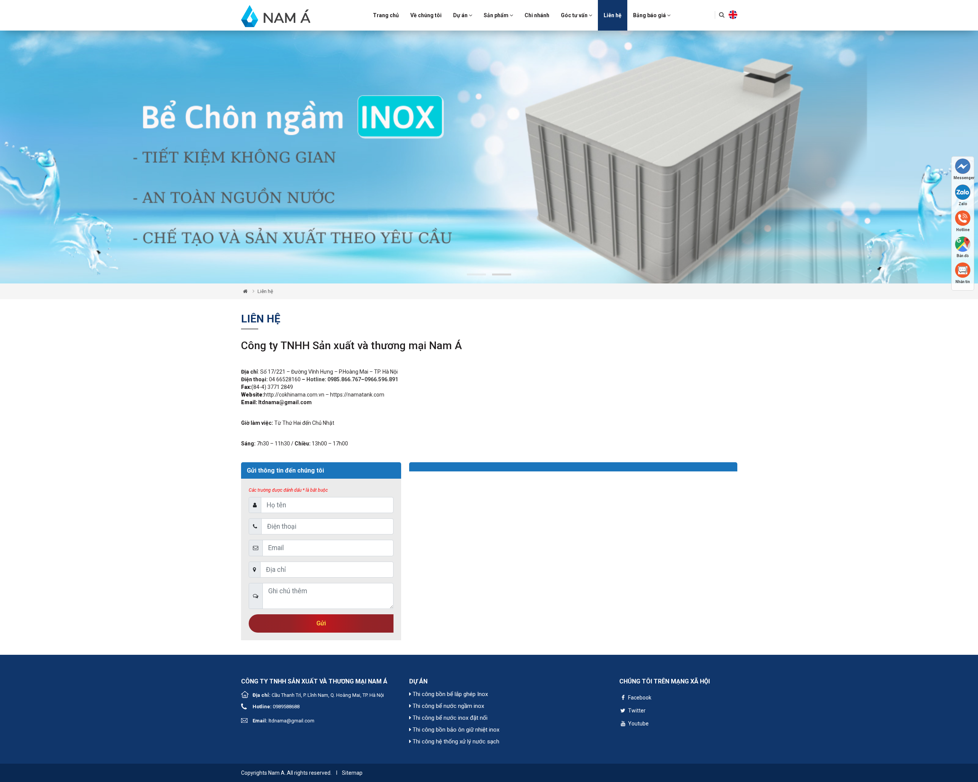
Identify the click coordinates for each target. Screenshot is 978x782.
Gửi (321, 623)
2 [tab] (501, 274)
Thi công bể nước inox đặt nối (449, 718)
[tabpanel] (489, 157)
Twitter (636, 711)
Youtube (638, 723)
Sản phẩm (497, 15)
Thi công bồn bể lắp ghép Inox (449, 694)
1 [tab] (476, 274)
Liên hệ (613, 15)
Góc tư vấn (575, 15)
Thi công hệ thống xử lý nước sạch (455, 741)
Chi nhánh (537, 15)
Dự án (461, 15)
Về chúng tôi (426, 15)
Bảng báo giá (650, 15)
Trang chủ (386, 15)
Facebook (639, 698)
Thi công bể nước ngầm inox (447, 706)
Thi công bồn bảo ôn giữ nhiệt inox (455, 730)
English (733, 14)
